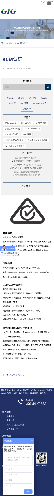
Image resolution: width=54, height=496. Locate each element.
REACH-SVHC (29, 390)
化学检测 (10, 416)
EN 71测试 (16, 390)
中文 (43, 2)
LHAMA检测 (41, 123)
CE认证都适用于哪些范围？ (28, 175)
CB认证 (21, 98)
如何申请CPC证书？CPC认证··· (28, 165)
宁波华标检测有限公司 (8, 12)
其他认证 (24, 43)
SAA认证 (32, 98)
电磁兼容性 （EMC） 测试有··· (28, 161)
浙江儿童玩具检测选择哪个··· (27, 172)
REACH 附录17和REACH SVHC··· (27, 168)
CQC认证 (24, 103)
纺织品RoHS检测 (12, 128)
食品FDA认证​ (11, 123)
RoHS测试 (5, 390)
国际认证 (13, 43)
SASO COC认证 (39, 103)
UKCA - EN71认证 (32, 128)
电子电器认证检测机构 (14, 146)
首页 (3, 43)
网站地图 (34, 393)
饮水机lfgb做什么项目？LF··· (28, 158)
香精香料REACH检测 (14, 140)
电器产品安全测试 (21, 393)
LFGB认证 (26, 134)
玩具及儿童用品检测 (15, 424)
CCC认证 (12, 103)
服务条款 (44, 393)
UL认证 (43, 98)
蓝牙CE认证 (26, 123)
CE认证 (10, 98)
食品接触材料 (12, 429)
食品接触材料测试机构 (37, 140)
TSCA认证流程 (11, 134)
